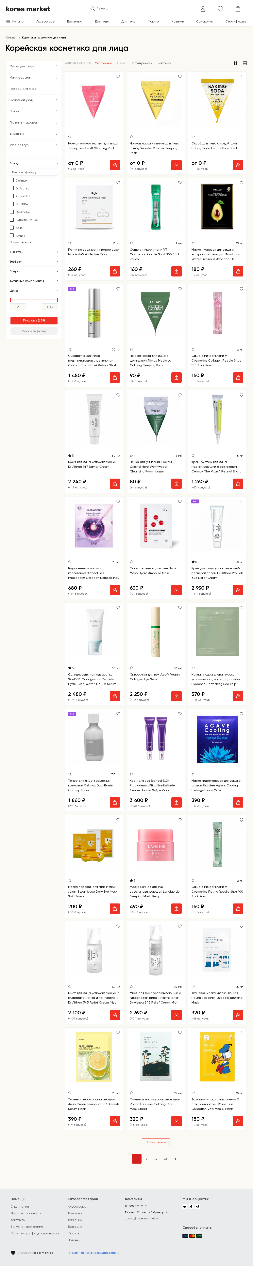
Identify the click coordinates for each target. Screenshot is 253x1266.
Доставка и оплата (26, 1213)
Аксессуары (45, 21)
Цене (121, 63)
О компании (20, 1206)
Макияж (153, 21)
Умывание (17, 134)
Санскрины (204, 21)
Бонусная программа (27, 1227)
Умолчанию (103, 63)
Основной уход (21, 100)
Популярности (141, 63)
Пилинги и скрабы (23, 122)
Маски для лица (22, 66)
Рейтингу (164, 63)
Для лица (102, 21)
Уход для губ (19, 145)
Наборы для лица (23, 89)
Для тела (128, 21)
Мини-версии (20, 77)
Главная (11, 37)
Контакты (18, 1220)
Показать (30, 320)
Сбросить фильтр (34, 331)
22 (165, 1159)
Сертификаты (236, 21)
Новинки (178, 21)
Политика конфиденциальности (35, 1233)
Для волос (75, 21)
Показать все (156, 1142)
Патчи (14, 111)
